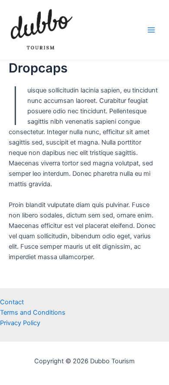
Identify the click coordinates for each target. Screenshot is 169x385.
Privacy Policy (20, 323)
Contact (12, 302)
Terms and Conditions (32, 312)
